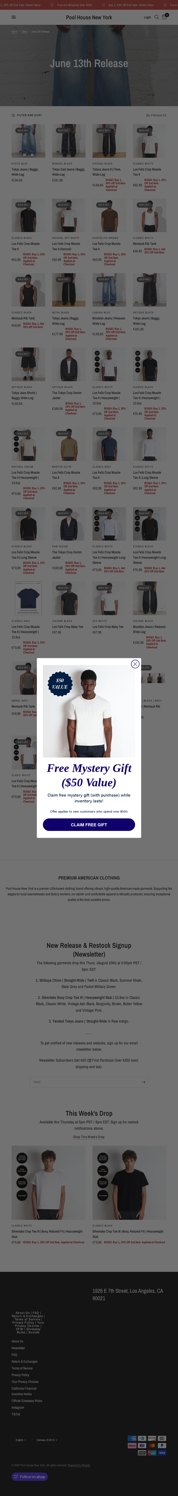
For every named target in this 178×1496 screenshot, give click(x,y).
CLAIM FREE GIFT (89, 825)
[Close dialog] (135, 664)
